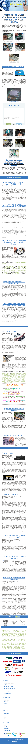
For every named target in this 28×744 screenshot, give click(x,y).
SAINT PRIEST (18, 636)
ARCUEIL (8, 381)
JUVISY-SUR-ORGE (8, 382)
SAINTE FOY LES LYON (14, 631)
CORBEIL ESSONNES (18, 649)
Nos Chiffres (7, 715)
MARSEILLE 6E (21, 635)
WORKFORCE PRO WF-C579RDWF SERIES (13, 246)
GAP (16, 640)
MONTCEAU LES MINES (16, 644)
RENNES (23, 648)
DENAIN (7, 643)
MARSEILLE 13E (18, 647)
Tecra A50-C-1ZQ (14, 268)
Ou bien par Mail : (14, 106)
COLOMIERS (4, 649)
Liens (5, 725)
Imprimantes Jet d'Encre (9, 688)
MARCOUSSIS (19, 377)
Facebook (9, 733)
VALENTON (4, 379)
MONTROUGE (16, 634)
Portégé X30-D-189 (9, 271)
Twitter (16, 733)
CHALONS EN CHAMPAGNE (14, 648)
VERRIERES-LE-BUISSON (15, 381)
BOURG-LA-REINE (5, 377)
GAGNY (24, 640)
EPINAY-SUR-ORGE (13, 376)
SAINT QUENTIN (13, 632)
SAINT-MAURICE (13, 373)
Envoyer (8, 124)
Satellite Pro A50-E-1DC (22, 266)
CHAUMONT (9, 645)
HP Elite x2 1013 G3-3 (21, 269)
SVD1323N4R (4, 268)
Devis (5, 705)
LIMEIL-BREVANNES (21, 380)
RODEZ (3, 643)
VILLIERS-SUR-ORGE (9, 378)
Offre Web (6, 726)
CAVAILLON (19, 629)
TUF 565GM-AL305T (19, 267)
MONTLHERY (15, 375)
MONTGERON (13, 638)
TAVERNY (24, 647)
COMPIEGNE (16, 645)
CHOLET (24, 643)
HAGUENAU (8, 642)
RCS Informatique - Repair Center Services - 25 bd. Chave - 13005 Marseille (15, 740)
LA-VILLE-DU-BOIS (10, 379)
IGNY (25, 375)
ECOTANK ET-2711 (8, 267)
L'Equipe (6, 701)
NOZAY (16, 378)
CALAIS (6, 631)
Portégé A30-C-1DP (18, 274)
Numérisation (7, 730)
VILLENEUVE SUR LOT (6, 630)
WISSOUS (3, 381)
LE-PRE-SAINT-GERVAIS (21, 376)
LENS (13, 642)
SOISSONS (4, 648)
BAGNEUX (23, 645)
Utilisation (25, 740)
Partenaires (6, 728)
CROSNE (19, 378)
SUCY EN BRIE (12, 647)
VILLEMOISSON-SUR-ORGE (6, 380)
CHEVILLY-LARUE (20, 373)
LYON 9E (19, 632)
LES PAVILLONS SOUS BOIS (20, 642)
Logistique (6, 713)
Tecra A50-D (17, 272)
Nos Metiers (6, 699)
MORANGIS (4, 373)
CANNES (20, 640)
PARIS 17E (23, 639)
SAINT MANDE (10, 649)
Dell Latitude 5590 (7, 272)
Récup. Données (7, 693)
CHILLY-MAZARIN (21, 375)
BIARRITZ (9, 639)
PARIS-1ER (8, 373)
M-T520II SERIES (12, 269)
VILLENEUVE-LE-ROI (11, 374)
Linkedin (11, 736)
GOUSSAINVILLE (5, 647)
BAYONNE (9, 635)
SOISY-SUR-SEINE (6, 376)
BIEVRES (17, 374)
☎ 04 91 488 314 (14, 105)
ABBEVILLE (14, 630)
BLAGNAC (24, 632)
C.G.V (5, 718)
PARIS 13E (4, 635)
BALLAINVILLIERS (9, 375)
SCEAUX (21, 374)
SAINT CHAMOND (11, 636)
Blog (17, 736)
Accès (19, 177)
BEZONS (22, 631)
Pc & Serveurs (7, 684)
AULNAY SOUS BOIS (16, 639)
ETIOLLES (14, 380)
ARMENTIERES (20, 638)
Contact (17, 616)
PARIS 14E (12, 643)
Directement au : (14, 103)
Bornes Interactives (8, 690)
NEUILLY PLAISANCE (6, 634)
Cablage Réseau (7, 691)
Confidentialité (4, 740)
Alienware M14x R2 (7, 274)
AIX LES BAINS (18, 643)
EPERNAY (15, 635)
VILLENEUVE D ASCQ (10, 640)
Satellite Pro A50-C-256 (10, 266)
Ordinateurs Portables (9, 682)
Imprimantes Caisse (8, 686)
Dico (5, 716)
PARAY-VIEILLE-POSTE (12, 377)
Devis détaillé (18, 124)
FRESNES (4, 642)
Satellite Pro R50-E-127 (15, 273)
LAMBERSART (23, 634)
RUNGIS (24, 378)
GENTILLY (23, 379)
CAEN (12, 634)
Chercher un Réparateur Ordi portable (16, 431)
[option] (5, 623)
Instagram (23, 733)
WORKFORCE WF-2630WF (21, 271)
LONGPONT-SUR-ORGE (17, 379)
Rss (23, 736)
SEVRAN (3, 640)
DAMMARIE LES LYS (6, 644)
